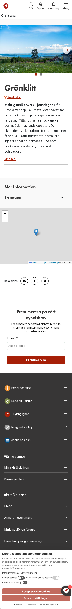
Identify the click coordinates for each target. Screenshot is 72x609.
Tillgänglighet (20, 414)
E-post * (12, 338)
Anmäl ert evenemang (18, 518)
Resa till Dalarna (21, 401)
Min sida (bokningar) (17, 467)
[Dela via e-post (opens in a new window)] (23, 281)
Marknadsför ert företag (19, 529)
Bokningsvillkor (14, 479)
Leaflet (35, 262)
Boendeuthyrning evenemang (23, 541)
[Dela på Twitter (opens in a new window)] (43, 281)
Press (8, 506)
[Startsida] (6, 6)
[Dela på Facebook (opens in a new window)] (33, 281)
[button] (36, 74)
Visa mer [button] (10, 159)
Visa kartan (14, 97)
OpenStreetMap (51, 262)
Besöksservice (21, 388)
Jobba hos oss (21, 440)
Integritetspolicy (21, 427)
